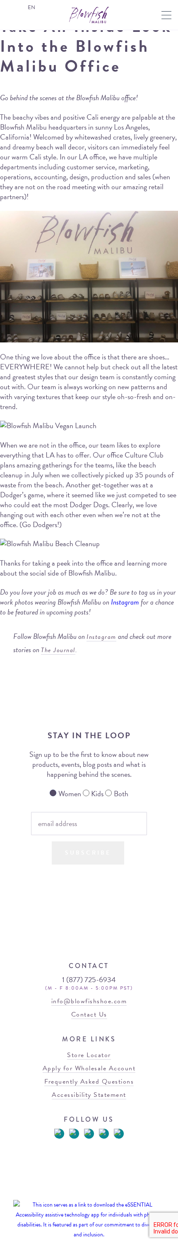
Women (69, 793)
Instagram (125, 601)
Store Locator (89, 1055)
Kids (97, 793)
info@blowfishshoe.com (89, 1001)
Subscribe (88, 852)
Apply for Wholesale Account (89, 1068)
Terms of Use (69, 1193)
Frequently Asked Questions (89, 1081)
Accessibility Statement (89, 1095)
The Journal (58, 650)
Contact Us (89, 1014)
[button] (166, 15)
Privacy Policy (104, 1193)
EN (31, 7)
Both (121, 793)
